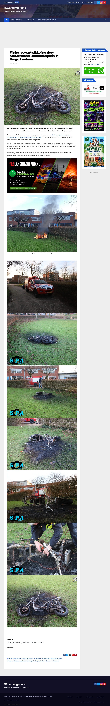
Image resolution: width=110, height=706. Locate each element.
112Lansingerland (15, 7)
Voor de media (100, 697)
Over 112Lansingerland (87, 2)
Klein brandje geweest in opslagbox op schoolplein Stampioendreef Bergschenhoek (34, 658)
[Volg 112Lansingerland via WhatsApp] (42, 175)
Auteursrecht (79, 697)
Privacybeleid (89, 697)
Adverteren (77, 2)
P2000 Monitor (70, 2)
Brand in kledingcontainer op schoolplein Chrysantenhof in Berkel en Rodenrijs (33, 661)
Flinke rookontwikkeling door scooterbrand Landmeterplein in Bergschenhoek (34, 56)
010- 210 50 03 (95, 64)
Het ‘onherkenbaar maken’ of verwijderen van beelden (91, 702)
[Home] (6, 20)
